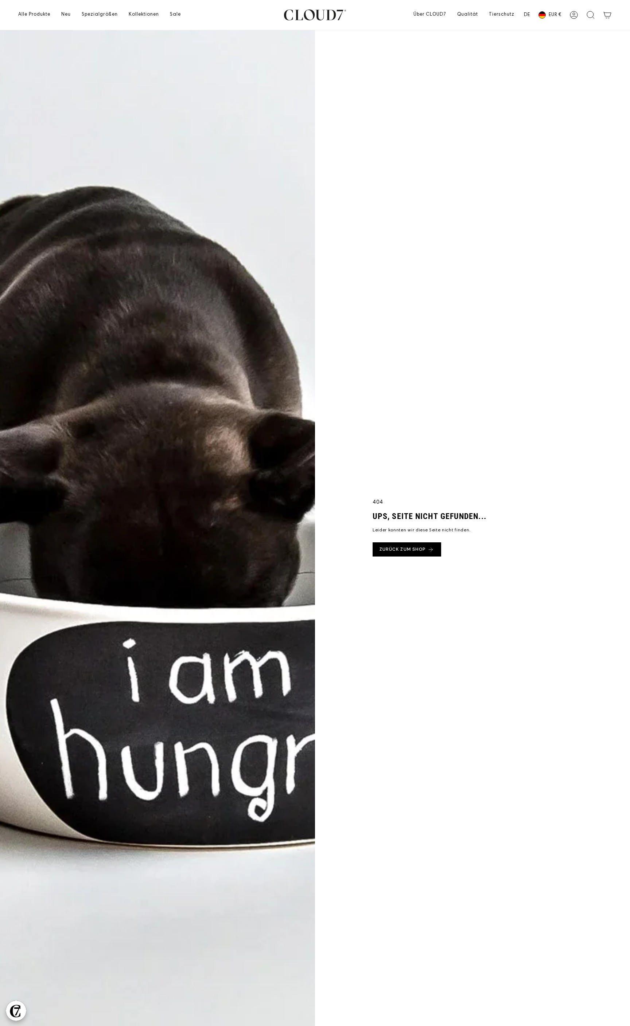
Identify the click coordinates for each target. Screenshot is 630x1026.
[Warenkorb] (607, 15)
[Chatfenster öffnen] (16, 1011)
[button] (34, 15)
